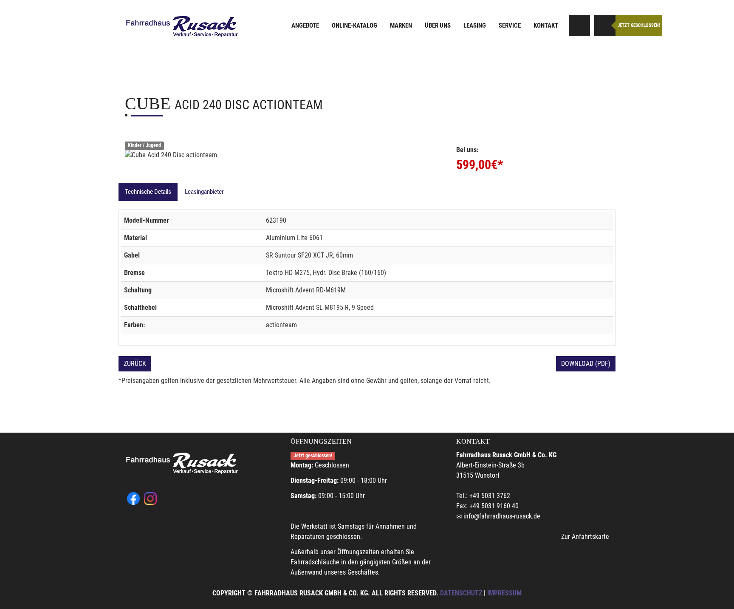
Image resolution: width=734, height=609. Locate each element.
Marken (401, 25)
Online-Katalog (354, 25)
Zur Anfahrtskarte (585, 537)
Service (510, 25)
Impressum (504, 593)
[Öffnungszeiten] (604, 25)
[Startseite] (182, 26)
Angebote (305, 25)
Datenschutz (461, 593)
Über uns (438, 25)
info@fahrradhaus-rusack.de (501, 516)
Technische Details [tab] (148, 191)
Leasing (474, 25)
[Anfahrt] (579, 25)
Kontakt (546, 25)
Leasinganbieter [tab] (204, 191)
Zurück (135, 364)
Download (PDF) (585, 364)
